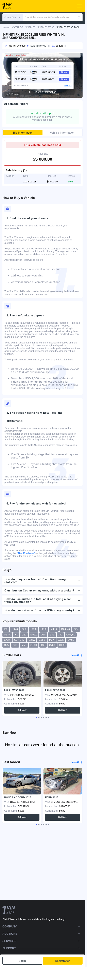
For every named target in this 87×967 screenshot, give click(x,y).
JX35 (61, 639)
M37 (51, 639)
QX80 (71, 639)
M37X (7, 634)
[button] (12, 17)
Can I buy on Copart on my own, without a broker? (39, 590)
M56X (33, 634)
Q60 (15, 645)
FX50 (44, 629)
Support (9, 948)
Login (22, 960)
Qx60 (52, 645)
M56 (23, 645)
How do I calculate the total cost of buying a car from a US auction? (37, 600)
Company (9, 926)
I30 (5, 629)
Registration (62, 960)
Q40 (43, 634)
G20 (24, 634)
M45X (54, 629)
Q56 (24, 629)
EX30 (34, 629)
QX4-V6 (65, 629)
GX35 (62, 645)
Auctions (9, 933)
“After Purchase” (26, 553)
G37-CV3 (19, 639)
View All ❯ (76, 655)
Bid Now (22, 710)
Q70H (33, 645)
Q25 (6, 645)
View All (67, 86)
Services (9, 941)
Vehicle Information (62, 132)
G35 (52, 634)
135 (43, 645)
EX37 (7, 639)
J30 (60, 634)
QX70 (15, 629)
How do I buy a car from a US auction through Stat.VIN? (36, 581)
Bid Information (23, 132)
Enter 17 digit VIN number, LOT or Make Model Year (47, 17)
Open (64, 72)
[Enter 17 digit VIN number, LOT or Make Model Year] (79, 17)
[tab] (36, 717)
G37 (76, 629)
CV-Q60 (70, 634)
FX (16, 634)
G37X (32, 639)
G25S (42, 639)
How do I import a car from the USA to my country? (39, 610)
